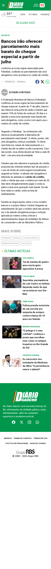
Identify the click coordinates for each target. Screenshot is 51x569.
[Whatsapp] (37, 422)
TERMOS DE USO (40, 438)
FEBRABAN (6, 238)
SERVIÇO (17, 238)
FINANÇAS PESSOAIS (10, 243)
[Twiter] (21, 422)
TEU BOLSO (25, 243)
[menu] (3, 5)
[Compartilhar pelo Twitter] (42, 82)
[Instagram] (29, 422)
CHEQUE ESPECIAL (31, 238)
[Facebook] (13, 422)
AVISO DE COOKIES (38, 443)
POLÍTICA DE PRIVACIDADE (17, 443)
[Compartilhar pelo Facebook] (37, 82)
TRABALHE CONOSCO (22, 438)
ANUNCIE (8, 438)
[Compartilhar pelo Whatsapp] (47, 81)
